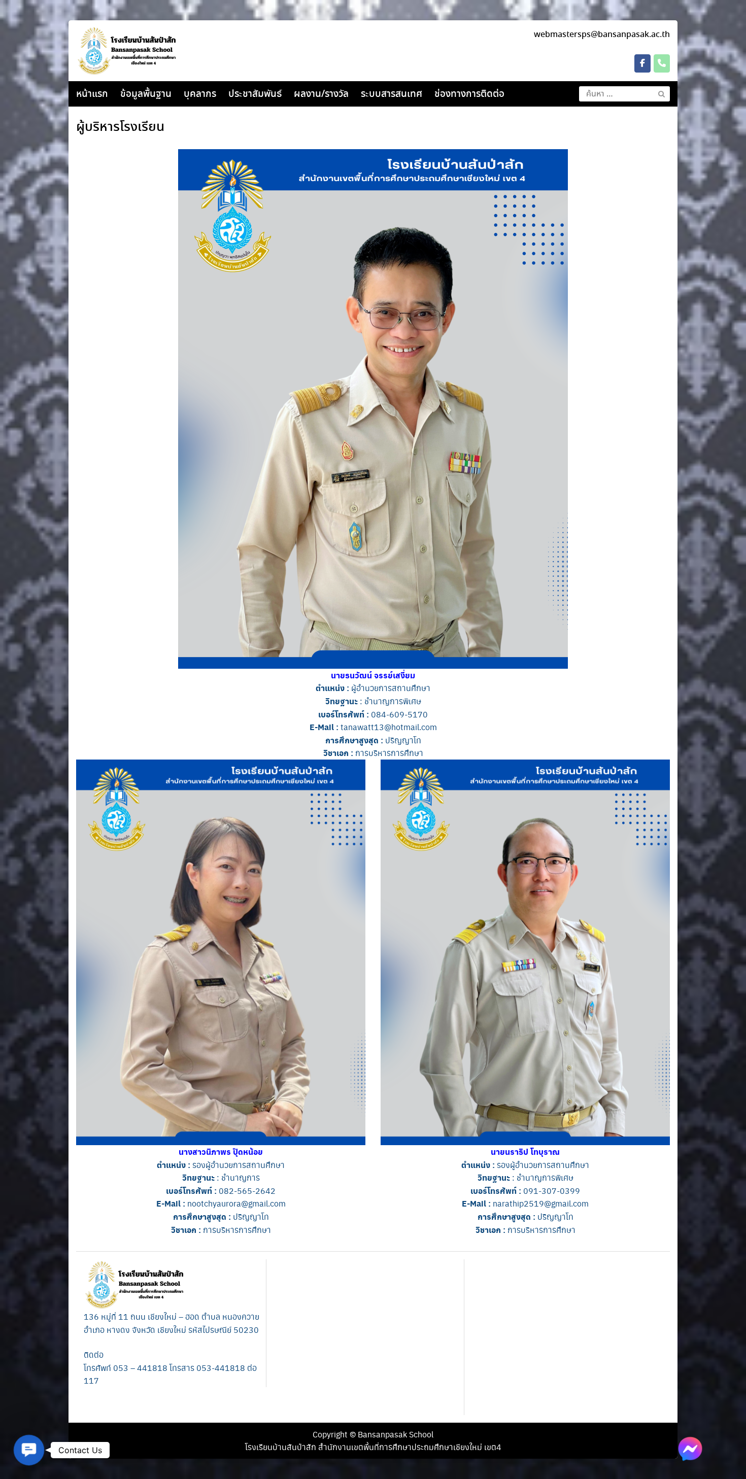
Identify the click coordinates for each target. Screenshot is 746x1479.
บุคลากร (200, 94)
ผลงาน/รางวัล (321, 94)
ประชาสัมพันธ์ (255, 94)
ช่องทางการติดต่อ (469, 94)
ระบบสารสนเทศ (391, 94)
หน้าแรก (92, 94)
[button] (29, 1450)
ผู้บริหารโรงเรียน (120, 127)
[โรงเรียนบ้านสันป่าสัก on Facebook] (642, 63)
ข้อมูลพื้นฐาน (146, 94)
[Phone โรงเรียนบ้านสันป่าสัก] (662, 63)
